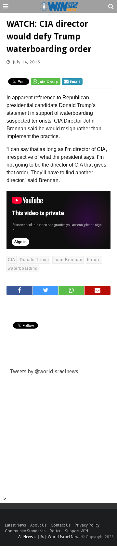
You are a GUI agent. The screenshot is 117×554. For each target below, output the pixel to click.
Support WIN (76, 531)
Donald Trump (34, 259)
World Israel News (64, 537)
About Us (38, 525)
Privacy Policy (87, 525)
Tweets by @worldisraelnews (44, 371)
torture (94, 259)
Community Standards (25, 531)
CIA (11, 259)
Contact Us (61, 525)
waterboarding (23, 268)
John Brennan (68, 259)
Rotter (55, 531)
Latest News (15, 525)
